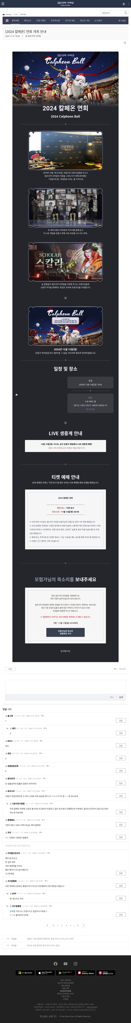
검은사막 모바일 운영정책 (65, 983)
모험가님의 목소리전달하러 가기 (65, 632)
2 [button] (57, 925)
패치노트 (27, 20)
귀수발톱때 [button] (12, 881)
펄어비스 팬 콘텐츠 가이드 (65, 994)
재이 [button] (14, 728)
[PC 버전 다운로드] (124, 3)
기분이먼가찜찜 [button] (18, 803)
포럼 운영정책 (65, 985)
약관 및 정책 (65, 996)
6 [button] (116, 669)
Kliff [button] (14, 893)
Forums (8, 14)
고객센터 (65, 999)
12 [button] (78, 925)
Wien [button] (10, 741)
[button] (47, 925)
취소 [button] (112, 697)
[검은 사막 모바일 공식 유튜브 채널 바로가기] (66, 448)
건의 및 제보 (70, 20)
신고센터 (98, 20)
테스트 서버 (85, 20)
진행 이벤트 (41, 20)
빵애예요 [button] (11, 820)
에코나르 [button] (11, 791)
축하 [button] (9, 753)
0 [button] (43, 716)
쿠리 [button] (9, 832)
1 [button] (53, 925)
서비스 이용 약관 (65, 980)
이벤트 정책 (65, 988)
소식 (15, 14)
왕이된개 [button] (11, 778)
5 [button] (70, 925)
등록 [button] (121, 697)
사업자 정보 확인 (92, 1007)
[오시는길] (90, 409)
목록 (10, 669)
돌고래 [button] (10, 716)
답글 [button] (121, 720)
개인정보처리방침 (65, 991)
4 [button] (66, 925)
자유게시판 (55, 20)
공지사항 (15, 20)
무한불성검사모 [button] (14, 853)
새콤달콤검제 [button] (13, 766)
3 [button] (61, 925)
